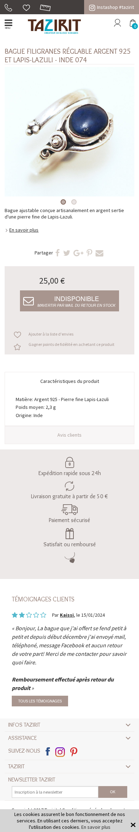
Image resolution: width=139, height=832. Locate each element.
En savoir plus (23, 230)
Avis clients (69, 435)
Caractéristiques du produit (69, 381)
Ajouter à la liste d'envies (51, 334)
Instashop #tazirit (115, 7)
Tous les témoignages (40, 701)
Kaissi (67, 615)
